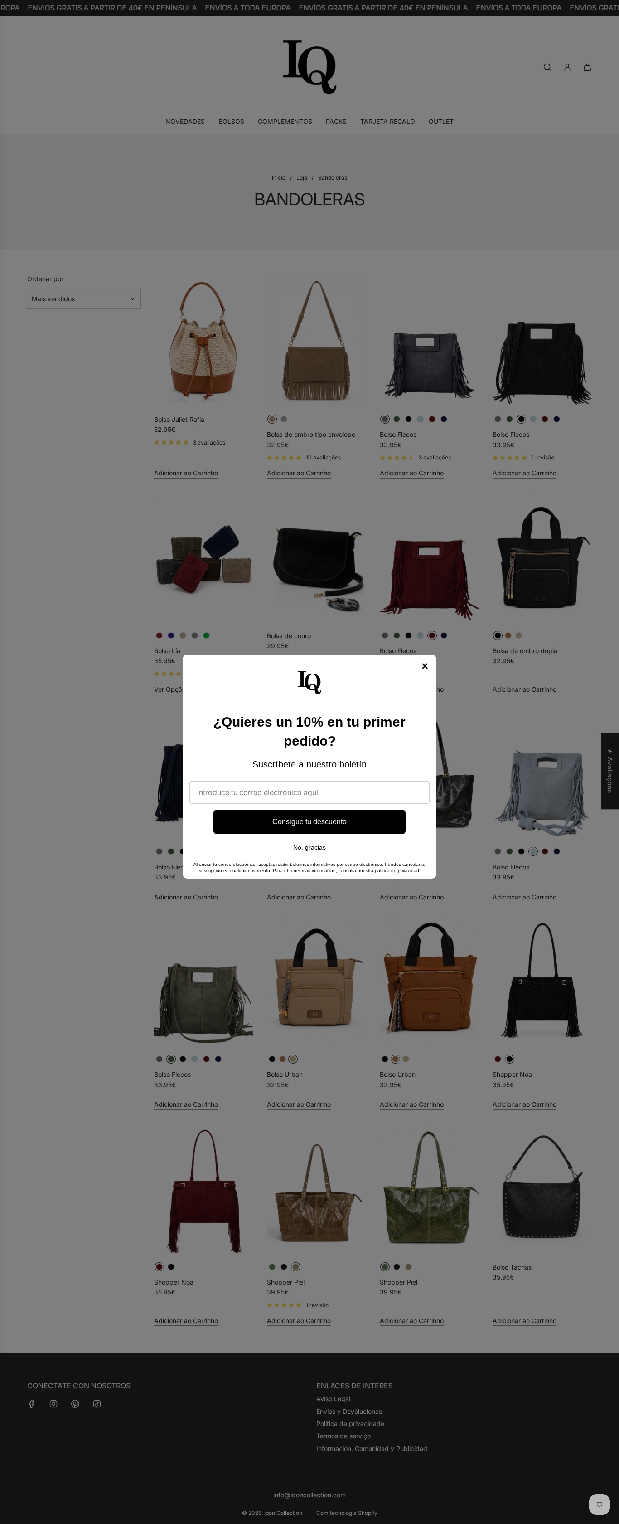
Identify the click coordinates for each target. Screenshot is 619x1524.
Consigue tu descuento (309, 822)
